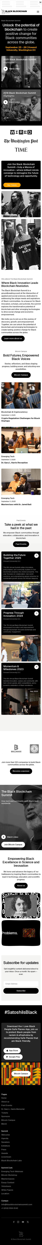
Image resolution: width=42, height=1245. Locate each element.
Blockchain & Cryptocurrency (14, 412)
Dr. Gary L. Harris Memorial (13, 1109)
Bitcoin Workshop (9, 1175)
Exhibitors (5, 1146)
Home (3, 1098)
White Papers (7, 1190)
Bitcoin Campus (8, 1120)
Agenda (4, 1138)
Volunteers (6, 1186)
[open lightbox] (5, 69)
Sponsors (5, 1116)
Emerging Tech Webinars (12, 1171)
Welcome (5, 1135)
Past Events (6, 1105)
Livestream (6, 1157)
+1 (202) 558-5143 (9, 1208)
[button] (38, 11)
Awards (4, 1153)
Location (5, 1193)
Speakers (5, 1142)
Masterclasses (7, 1179)
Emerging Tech (7, 456)
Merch (4, 1124)
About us (5, 1101)
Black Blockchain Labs (11, 1160)
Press (3, 1149)
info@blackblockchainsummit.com (16, 1204)
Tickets (4, 1113)
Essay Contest (7, 1182)
